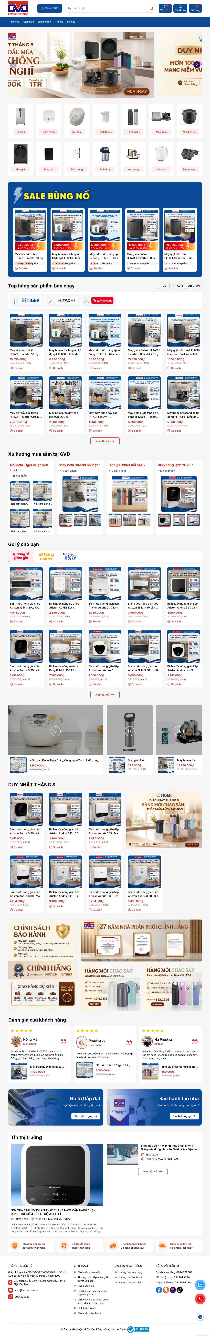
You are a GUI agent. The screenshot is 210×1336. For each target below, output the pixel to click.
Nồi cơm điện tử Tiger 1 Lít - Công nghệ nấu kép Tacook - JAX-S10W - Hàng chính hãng (42, 504)
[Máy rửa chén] (48, 154)
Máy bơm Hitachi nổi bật (79, 465)
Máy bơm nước (161, 132)
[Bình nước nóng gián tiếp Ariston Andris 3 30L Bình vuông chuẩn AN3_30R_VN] (144, 872)
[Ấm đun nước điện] (161, 154)
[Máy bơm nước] (161, 116)
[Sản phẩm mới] (43, 965)
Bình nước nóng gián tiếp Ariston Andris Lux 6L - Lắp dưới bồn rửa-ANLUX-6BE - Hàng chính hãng (183, 668)
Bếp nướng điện (189, 170)
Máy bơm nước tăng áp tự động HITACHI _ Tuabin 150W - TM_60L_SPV (143, 415)
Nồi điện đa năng (189, 132)
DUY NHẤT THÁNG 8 (31, 785)
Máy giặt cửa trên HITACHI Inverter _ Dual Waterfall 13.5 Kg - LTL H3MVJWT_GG (178, 256)
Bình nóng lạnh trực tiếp (77, 170)
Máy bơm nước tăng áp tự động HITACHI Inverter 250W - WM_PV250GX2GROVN (188, 760)
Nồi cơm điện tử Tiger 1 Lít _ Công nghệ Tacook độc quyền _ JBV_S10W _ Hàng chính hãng (20, 504)
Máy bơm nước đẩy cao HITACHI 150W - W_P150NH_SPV (103, 415)
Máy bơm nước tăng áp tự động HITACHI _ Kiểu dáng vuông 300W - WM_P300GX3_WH (46, 1067)
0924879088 (22, 1296)
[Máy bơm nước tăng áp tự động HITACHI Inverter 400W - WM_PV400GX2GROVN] (80, 520)
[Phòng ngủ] (172, 988)
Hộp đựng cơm (133, 170)
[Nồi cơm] (77, 116)
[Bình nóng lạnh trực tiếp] (77, 154)
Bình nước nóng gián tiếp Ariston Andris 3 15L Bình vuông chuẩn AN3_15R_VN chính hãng (65, 894)
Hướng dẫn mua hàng (130, 1272)
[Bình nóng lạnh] (48, 116)
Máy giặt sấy (21, 170)
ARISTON (194, 285)
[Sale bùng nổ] (53, 195)
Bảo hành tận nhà (179, 1098)
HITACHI (178, 285)
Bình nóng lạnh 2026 (174, 465)
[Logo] (18, 8)
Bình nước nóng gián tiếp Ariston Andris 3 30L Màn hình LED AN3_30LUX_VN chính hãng (25, 894)
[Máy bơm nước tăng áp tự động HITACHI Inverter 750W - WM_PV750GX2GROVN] (95, 520)
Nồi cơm (76, 131)
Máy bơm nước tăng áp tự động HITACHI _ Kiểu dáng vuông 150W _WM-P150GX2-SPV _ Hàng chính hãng (105, 256)
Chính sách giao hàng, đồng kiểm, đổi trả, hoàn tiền (93, 1301)
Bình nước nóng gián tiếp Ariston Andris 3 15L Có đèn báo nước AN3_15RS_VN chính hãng (64, 831)
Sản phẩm (43, 21)
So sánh (23, 268)
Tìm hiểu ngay (83, 1116)
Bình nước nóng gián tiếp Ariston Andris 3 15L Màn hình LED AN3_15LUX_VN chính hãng (104, 831)
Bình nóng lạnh (49, 132)
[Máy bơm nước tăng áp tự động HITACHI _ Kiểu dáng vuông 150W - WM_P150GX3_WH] (183, 392)
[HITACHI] (66, 300)
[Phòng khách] (110, 988)
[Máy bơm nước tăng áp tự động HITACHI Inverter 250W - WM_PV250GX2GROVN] (80, 494)
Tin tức (59, 21)
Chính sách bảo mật (89, 1272)
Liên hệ (71, 21)
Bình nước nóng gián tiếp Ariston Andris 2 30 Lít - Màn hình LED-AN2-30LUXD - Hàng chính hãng (182, 606)
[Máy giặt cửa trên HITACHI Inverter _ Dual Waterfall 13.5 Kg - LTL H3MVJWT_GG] (179, 225)
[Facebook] (159, 1289)
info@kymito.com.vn (26, 1290)
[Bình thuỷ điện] (105, 116)
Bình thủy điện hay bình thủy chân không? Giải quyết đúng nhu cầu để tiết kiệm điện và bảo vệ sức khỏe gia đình (169, 1147)
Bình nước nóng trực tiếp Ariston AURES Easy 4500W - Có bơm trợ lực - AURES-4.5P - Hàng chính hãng (65, 606)
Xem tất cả (102, 441)
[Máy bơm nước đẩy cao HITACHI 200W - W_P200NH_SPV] (65, 392)
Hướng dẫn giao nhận (130, 1282)
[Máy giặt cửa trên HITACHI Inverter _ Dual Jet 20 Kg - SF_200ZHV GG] (142, 225)
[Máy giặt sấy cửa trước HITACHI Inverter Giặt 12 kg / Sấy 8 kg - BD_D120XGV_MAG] (26, 392)
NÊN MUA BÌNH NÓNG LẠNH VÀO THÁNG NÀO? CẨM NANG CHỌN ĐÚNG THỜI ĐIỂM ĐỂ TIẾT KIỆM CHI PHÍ (53, 1212)
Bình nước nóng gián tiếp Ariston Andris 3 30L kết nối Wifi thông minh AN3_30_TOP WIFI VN (25, 668)
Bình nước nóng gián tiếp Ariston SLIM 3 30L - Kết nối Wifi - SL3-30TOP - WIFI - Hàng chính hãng (143, 668)
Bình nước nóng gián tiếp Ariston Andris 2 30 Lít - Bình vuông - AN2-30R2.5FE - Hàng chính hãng (104, 606)
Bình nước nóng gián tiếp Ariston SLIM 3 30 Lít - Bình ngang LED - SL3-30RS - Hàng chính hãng (143, 606)
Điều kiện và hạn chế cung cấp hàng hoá (92, 1292)
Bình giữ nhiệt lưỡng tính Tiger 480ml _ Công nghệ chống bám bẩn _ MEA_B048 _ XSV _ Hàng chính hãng (138, 760)
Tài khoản (180, 10)
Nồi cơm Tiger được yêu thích (29, 467)
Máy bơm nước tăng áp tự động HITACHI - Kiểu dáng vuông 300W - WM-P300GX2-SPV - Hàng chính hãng (66, 256)
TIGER (164, 285)
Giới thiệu (28, 21)
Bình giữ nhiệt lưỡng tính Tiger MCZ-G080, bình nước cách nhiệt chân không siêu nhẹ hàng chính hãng (179, 1067)
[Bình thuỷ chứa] (105, 154)
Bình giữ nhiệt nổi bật (126, 465)
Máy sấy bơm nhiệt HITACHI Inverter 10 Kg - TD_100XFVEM (30, 256)
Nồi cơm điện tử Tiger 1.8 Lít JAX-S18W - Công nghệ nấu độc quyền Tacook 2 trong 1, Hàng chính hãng (42, 531)
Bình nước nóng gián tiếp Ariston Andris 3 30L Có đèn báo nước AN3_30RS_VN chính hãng (105, 894)
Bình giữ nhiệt (133, 132)
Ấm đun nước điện (161, 170)
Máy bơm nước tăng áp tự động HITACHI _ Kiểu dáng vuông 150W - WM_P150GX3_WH (183, 415)
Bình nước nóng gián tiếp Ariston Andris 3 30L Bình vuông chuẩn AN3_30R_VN (144, 894)
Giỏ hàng (195, 10)
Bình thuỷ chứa (105, 170)
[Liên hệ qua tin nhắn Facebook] (200, 1317)
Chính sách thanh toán (90, 1313)
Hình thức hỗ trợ (86, 1308)
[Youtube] (173, 1289)
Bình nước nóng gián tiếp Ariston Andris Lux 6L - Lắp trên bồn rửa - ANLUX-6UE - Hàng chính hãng (105, 668)
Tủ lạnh (20, 131)
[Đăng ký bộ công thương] (137, 1329)
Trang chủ (14, 21)
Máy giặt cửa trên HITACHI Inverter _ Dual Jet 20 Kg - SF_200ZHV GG (141, 256)
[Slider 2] (105, 63)
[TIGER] (31, 300)
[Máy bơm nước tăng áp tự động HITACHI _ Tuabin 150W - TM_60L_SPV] (144, 392)
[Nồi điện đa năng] (189, 116)
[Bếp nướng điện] (189, 154)
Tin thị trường (26, 1137)
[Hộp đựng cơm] (133, 154)
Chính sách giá (86, 1285)
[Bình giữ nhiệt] (133, 116)
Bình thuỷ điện (105, 132)
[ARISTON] (102, 300)
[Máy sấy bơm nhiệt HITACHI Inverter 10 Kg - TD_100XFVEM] (30, 225)
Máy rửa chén (48, 170)
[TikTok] (180, 1289)
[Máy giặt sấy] (20, 154)
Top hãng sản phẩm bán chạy (41, 286)
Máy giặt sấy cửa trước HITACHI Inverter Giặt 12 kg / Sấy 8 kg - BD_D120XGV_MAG (25, 415)
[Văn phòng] (141, 940)
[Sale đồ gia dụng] (164, 819)
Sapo (123, 1329)
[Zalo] (166, 1289)
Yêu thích (165, 8)
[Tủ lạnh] (20, 116)
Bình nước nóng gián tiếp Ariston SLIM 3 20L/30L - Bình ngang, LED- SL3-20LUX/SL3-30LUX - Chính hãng (25, 606)
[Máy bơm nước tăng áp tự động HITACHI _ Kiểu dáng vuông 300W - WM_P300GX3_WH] (19, 1071)
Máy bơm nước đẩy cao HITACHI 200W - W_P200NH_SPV (63, 415)
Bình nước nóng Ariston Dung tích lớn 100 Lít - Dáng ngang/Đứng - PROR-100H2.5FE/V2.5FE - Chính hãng (65, 668)
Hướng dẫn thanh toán (131, 1277)
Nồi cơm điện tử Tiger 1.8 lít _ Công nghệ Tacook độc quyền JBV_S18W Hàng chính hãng (20, 531)
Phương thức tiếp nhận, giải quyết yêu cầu (93, 1279)
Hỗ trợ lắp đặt (85, 1098)
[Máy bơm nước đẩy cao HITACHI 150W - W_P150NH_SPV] (105, 392)
